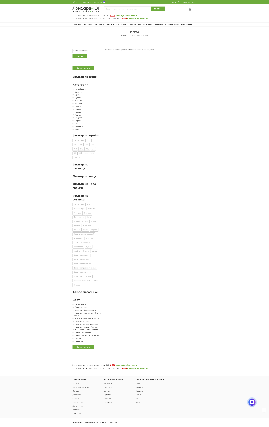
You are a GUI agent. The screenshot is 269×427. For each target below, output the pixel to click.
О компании (145, 24)
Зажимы (107, 398)
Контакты (186, 24)
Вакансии (173, 24)
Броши (107, 391)
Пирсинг (140, 387)
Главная (77, 24)
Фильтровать (83, 68)
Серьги (139, 395)
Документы (160, 24)
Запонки (108, 402)
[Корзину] (190, 10)
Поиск (157, 9)
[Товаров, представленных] (264, 410)
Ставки (132, 24)
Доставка (121, 24)
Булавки (108, 395)
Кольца (139, 384)
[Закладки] (194, 10)
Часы (138, 402)
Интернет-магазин (94, 24)
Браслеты (108, 384)
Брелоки (108, 387)
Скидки (110, 24)
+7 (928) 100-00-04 (94, 2)
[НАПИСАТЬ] (252, 404)
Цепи (138, 398)
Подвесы (140, 391)
